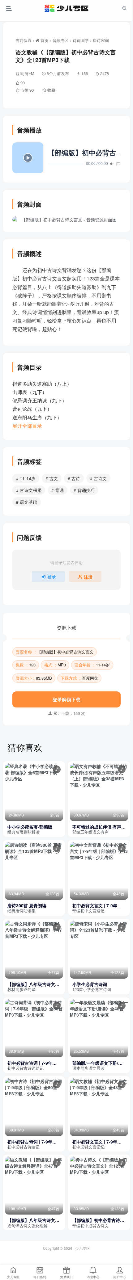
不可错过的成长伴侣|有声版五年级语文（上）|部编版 (99, 827)
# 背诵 (57, 490)
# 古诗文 (98, 478)
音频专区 (61, 40)
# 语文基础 (26, 502)
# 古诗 (74, 478)
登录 (51, 576)
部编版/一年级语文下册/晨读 (97, 1063)
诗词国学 (81, 40)
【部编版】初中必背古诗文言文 (98, 1220)
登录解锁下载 (66, 699)
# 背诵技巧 (84, 490)
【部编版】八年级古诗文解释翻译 (33, 984)
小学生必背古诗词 (89, 984)
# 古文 (51, 478)
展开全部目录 (27, 425)
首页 (44, 40)
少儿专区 (82, 1248)
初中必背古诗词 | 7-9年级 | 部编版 (33, 1063)
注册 (88, 576)
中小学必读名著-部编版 (29, 827)
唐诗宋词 (101, 40)
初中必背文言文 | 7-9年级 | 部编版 (98, 905)
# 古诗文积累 (28, 490)
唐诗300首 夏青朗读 (26, 905)
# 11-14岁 (26, 478)
